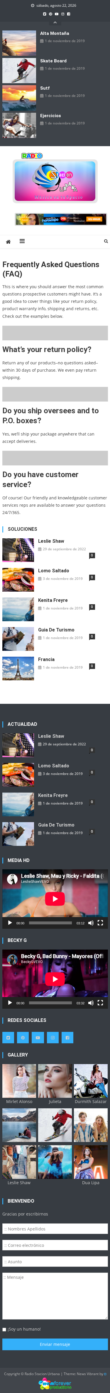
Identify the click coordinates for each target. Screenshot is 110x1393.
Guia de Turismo (56, 630)
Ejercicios (50, 115)
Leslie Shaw (51, 541)
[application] (55, 898)
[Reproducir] (10, 923)
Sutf (45, 88)
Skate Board (53, 61)
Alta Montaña (54, 33)
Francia (46, 659)
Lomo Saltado (53, 570)
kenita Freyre (53, 600)
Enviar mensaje (55, 1344)
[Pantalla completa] (100, 923)
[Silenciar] (91, 923)
